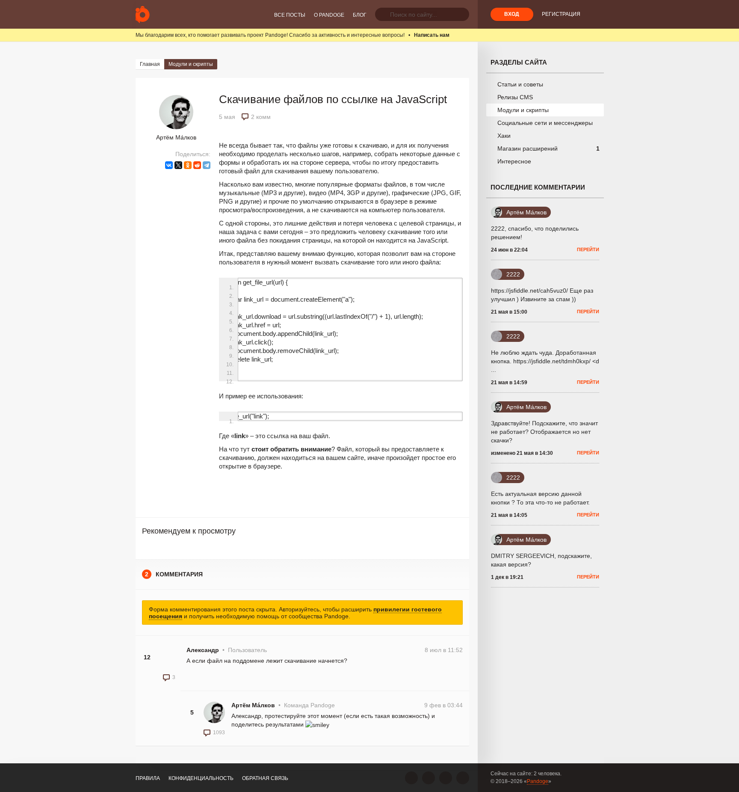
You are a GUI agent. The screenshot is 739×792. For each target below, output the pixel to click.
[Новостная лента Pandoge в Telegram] (462, 777)
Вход (511, 14)
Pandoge (537, 781)
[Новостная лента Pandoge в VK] (411, 777)
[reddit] (197, 165)
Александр (202, 650)
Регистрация (561, 14)
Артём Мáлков (176, 137)
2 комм (261, 116)
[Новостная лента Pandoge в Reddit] (445, 777)
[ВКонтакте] (169, 165)
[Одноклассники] (188, 165)
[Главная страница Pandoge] (143, 14)
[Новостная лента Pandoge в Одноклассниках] (428, 777)
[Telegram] (206, 165)
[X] (178, 165)
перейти (588, 249)
